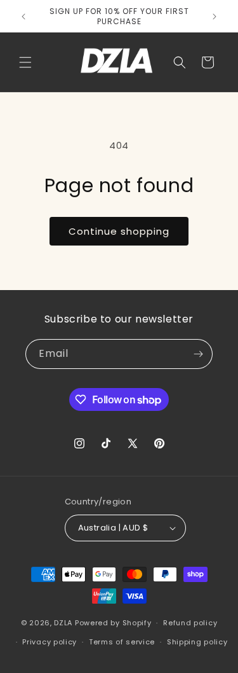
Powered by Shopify (113, 623)
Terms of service (122, 642)
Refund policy (190, 623)
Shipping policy (197, 642)
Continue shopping (119, 231)
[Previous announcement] (23, 17)
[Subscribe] (198, 354)
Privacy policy (49, 642)
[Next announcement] (214, 17)
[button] (25, 62)
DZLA (63, 623)
